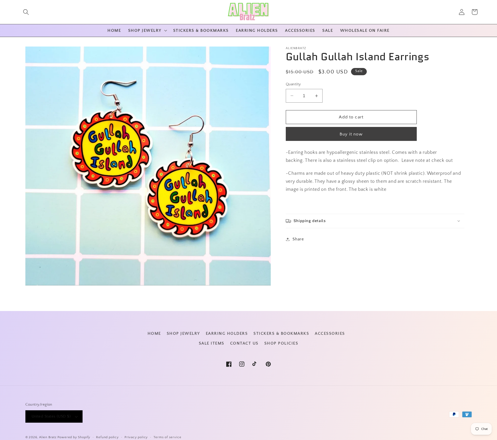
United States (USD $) (51, 416)
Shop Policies (281, 343)
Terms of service (167, 437)
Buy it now (351, 133)
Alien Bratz (47, 437)
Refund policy (107, 437)
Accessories (330, 333)
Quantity (293, 84)
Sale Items (211, 343)
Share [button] (298, 239)
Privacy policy (136, 437)
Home (154, 333)
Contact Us (244, 343)
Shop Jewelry (183, 333)
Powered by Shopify (74, 437)
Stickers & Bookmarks (281, 333)
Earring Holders (227, 333)
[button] (26, 12)
